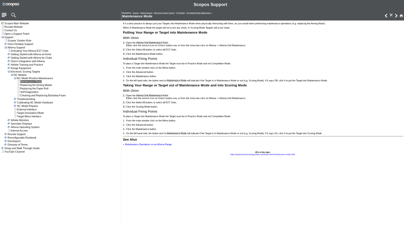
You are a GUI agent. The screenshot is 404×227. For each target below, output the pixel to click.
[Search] (13, 15)
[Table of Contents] (4, 15)
